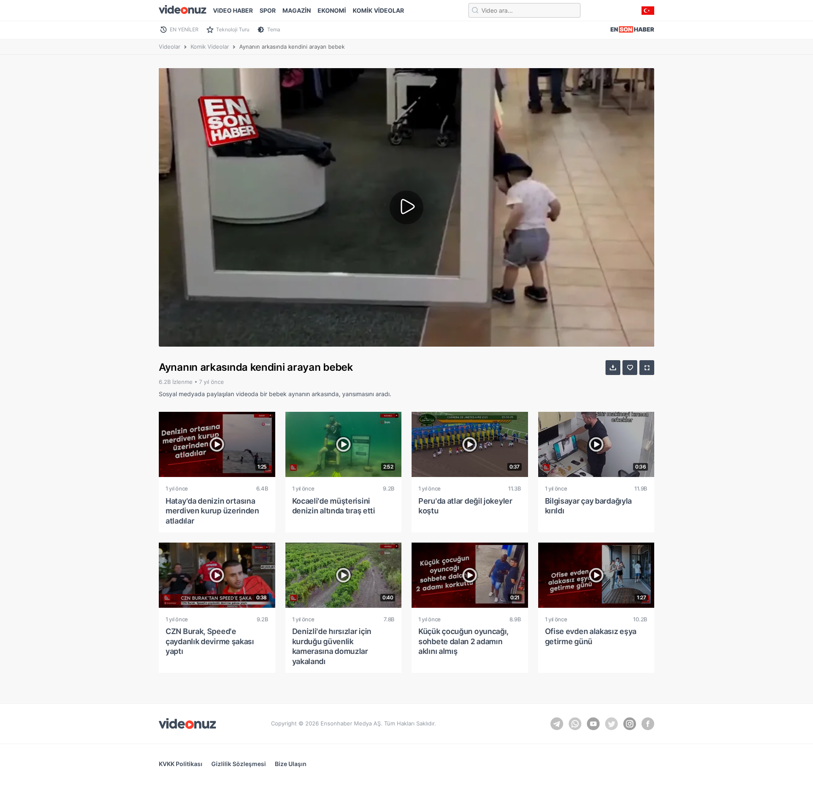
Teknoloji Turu (232, 29)
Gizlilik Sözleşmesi (238, 763)
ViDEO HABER (233, 10)
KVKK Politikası (180, 763)
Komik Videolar (210, 46)
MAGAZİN (296, 10)
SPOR (268, 10)
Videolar (169, 46)
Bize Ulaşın (291, 763)
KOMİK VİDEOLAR (378, 10)
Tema (273, 29)
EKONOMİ (332, 10)
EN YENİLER (184, 29)
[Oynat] (406, 207)
